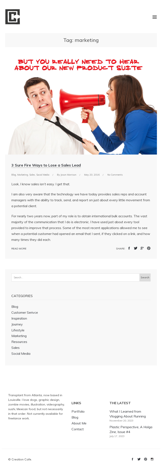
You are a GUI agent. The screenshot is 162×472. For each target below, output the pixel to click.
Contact (78, 429)
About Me (79, 423)
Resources (19, 342)
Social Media (42, 174)
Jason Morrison (68, 174)
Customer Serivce (24, 312)
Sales (32, 174)
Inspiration (19, 318)
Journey (17, 324)
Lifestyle (17, 330)
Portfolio (78, 411)
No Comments (115, 174)
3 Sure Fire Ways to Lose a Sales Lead (46, 165)
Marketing (22, 174)
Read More (18, 248)
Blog (13, 174)
